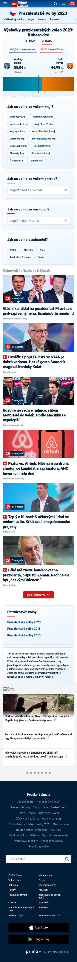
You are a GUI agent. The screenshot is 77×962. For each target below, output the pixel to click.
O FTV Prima (15, 875)
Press (41, 880)
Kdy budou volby (49, 813)
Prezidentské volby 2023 (24, 622)
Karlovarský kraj (18, 124)
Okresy (42, 19)
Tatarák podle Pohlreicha (31, 829)
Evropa (41, 257)
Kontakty (43, 889)
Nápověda (43, 902)
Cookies (12, 902)
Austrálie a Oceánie (20, 257)
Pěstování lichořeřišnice (24, 835)
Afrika (13, 249)
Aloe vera (55, 829)
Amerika (28, 249)
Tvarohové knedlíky (26, 841)
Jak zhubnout (25, 801)
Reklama (13, 885)
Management (45, 875)
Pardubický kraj (42, 146)
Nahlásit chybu (16, 915)
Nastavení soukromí (49, 915)
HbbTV (12, 889)
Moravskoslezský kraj (44, 138)
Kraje (31, 19)
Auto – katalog (51, 818)
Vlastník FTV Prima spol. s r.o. (21, 909)
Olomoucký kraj (18, 146)
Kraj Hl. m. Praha (44, 124)
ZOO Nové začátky (27, 818)
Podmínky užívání (17, 894)
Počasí (32, 813)
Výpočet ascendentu (55, 835)
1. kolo (30, 41)
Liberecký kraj (17, 138)
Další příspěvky (36, 594)
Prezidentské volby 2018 (24, 628)
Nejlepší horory (20, 807)
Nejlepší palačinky (52, 841)
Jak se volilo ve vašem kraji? (30, 107)
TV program (40, 807)
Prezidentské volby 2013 (24, 635)
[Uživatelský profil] (63, 3)
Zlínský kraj (36, 160)
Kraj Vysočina (17, 131)
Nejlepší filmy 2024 (48, 801)
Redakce (43, 907)
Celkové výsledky (14, 19)
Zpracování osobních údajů (49, 896)
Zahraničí (55, 19)
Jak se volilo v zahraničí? (27, 240)
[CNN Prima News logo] (19, 4)
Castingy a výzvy (47, 885)
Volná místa (14, 880)
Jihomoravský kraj (43, 116)
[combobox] (37, 190)
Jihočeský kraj (17, 116)
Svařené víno (61, 824)
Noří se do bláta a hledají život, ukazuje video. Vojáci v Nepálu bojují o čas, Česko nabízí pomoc (37, 718)
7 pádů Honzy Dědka (21, 824)
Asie (42, 249)
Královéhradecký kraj (43, 131)
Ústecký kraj (16, 160)
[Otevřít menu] (5, 3)
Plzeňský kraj (17, 153)
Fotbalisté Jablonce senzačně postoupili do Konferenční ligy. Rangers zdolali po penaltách (38, 736)
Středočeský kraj (40, 153)
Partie (21, 813)
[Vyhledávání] (55, 3)
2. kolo (47, 41)
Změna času (58, 807)
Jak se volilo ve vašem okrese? (32, 179)
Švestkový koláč (38, 846)
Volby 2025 (43, 824)
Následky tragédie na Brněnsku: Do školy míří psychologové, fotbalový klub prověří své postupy (34, 754)
